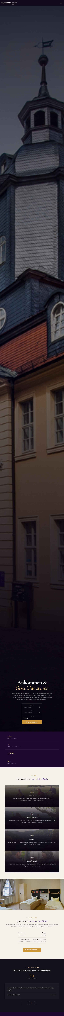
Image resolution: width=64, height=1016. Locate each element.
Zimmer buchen (33, 722)
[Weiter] (35, 1003)
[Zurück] (28, 1003)
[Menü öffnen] (61, 2)
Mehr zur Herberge (31, 949)
